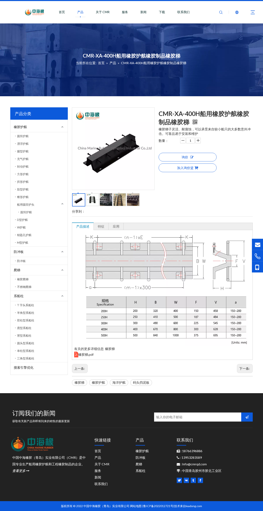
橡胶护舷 (20, 127)
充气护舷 (23, 159)
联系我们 (183, 12)
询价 (185, 157)
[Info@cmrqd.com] (257, 244)
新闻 (143, 12)
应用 (116, 226)
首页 (62, 12)
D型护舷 (22, 219)
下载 (162, 12)
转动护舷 (23, 166)
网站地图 (136, 506)
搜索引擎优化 (23, 367)
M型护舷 (22, 242)
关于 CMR (103, 12)
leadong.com (194, 506)
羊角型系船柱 (25, 312)
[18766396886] (257, 256)
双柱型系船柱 (25, 320)
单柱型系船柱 (25, 350)
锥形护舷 (23, 197)
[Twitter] (179, 480)
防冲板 (19, 252)
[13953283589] (257, 267)
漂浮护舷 (23, 143)
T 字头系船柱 (25, 305)
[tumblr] (193, 480)
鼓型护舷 (23, 189)
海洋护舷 (119, 382)
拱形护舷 (23, 181)
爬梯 (17, 270)
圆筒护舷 (23, 136)
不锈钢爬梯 (24, 287)
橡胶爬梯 (23, 279)
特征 (101, 226)
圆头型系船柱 (25, 343)
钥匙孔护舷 (24, 235)
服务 (125, 12)
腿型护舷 (23, 151)
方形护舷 (23, 174)
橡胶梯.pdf (86, 354)
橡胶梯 (79, 382)
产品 (80, 12)
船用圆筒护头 (25, 204)
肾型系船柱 (24, 335)
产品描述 (82, 226)
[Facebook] (200, 480)
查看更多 (20, 471)
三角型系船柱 (25, 358)
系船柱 (19, 296)
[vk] (186, 480)
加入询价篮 (185, 168)
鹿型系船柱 (24, 328)
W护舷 (21, 227)
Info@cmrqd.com (194, 464)
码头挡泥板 (141, 382)
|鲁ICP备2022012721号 (157, 506)
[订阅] (247, 417)
